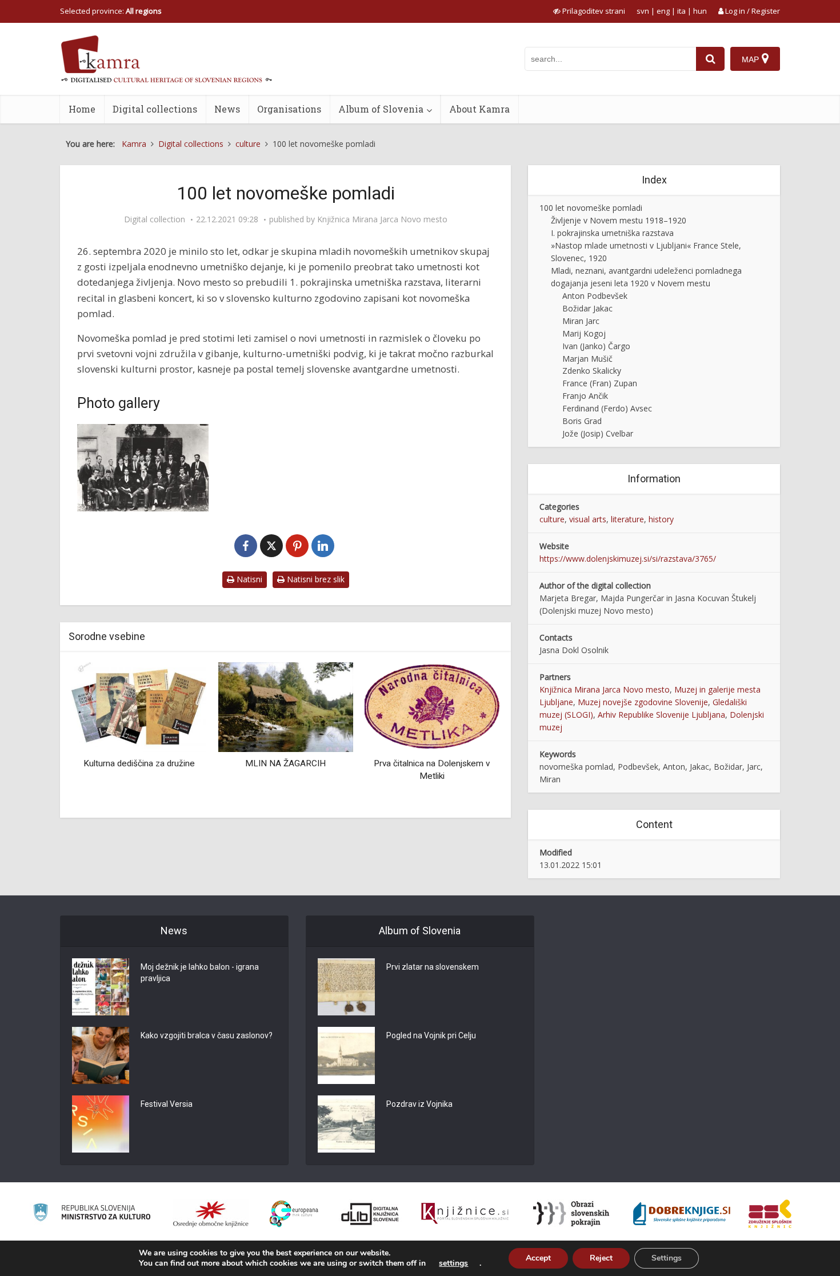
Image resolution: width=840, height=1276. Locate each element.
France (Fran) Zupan (599, 383)
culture (552, 519)
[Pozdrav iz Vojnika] (346, 1124)
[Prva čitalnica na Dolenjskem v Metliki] (388, 706)
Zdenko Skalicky (591, 370)
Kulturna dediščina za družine (95, 763)
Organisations (289, 109)
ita (681, 11)
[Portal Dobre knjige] (681, 1213)
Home (82, 109)
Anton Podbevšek (594, 295)
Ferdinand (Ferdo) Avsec (607, 408)
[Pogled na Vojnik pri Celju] (346, 1055)
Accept (538, 1258)
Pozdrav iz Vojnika (419, 1104)
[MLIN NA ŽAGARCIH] (242, 706)
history (661, 519)
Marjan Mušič (587, 358)
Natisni (248, 579)
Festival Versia (167, 1104)
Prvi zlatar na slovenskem (432, 966)
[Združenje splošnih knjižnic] (770, 1213)
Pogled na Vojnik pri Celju (431, 1035)
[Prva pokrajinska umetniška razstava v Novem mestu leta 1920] (143, 467)
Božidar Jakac (587, 308)
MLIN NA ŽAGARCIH (242, 763)
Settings (666, 1258)
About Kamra (479, 109)
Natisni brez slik (315, 579)
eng (663, 11)
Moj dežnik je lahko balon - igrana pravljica (200, 972)
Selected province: (111, 11)
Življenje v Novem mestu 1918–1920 (618, 220)
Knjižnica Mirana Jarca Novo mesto (382, 219)
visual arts (587, 519)
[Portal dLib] (370, 1213)
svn (643, 11)
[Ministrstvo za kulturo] (92, 1214)
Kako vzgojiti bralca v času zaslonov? (207, 1035)
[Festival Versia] (100, 1124)
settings (453, 1263)
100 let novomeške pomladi (590, 207)
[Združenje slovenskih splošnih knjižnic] (465, 1213)
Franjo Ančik (585, 395)
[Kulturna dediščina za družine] (95, 706)
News (227, 109)
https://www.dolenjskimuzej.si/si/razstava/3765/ (627, 558)
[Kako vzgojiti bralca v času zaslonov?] (100, 1055)
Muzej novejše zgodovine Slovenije (643, 702)
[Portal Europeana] (294, 1214)
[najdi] (710, 59)
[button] (471, 736)
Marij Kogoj (584, 333)
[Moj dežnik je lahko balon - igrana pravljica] (100, 986)
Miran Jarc (580, 320)
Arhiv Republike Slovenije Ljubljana (661, 714)
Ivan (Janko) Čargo (596, 346)
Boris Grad (582, 420)
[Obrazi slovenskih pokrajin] (571, 1213)
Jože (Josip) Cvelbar (597, 433)
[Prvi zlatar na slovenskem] (346, 986)
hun (700, 11)
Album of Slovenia (380, 109)
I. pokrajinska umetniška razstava (612, 232)
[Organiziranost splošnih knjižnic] (211, 1213)
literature (627, 519)
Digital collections (155, 109)
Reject (601, 1258)
